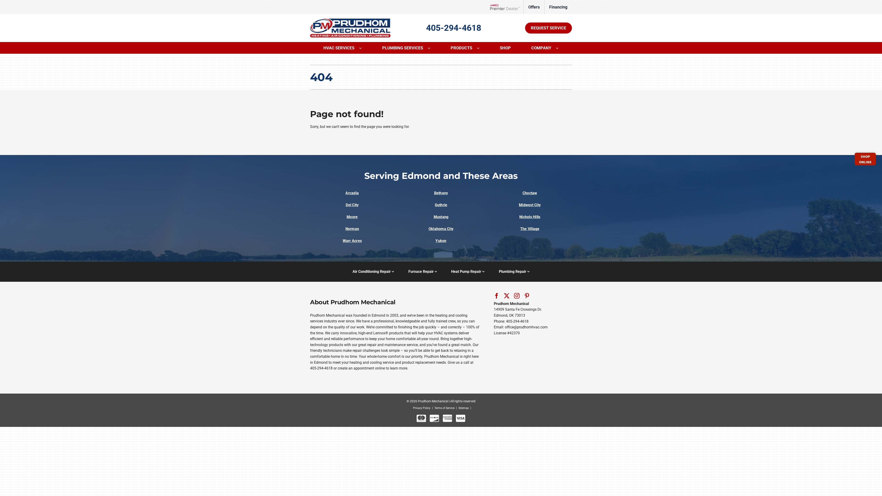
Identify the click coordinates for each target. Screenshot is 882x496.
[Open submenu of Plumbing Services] (431, 48)
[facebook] (496, 296)
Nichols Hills (529, 217)
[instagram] (517, 296)
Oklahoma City (441, 229)
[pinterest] (527, 296)
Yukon (440, 241)
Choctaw (530, 193)
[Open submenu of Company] (559, 48)
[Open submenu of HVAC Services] (362, 48)
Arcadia (352, 193)
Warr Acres (352, 241)
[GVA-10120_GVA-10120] (350, 20)
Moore (352, 217)
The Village (530, 229)
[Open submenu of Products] (480, 48)
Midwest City (530, 205)
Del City (352, 205)
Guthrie (441, 205)
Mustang (441, 217)
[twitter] (506, 296)
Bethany (441, 193)
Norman (352, 229)
